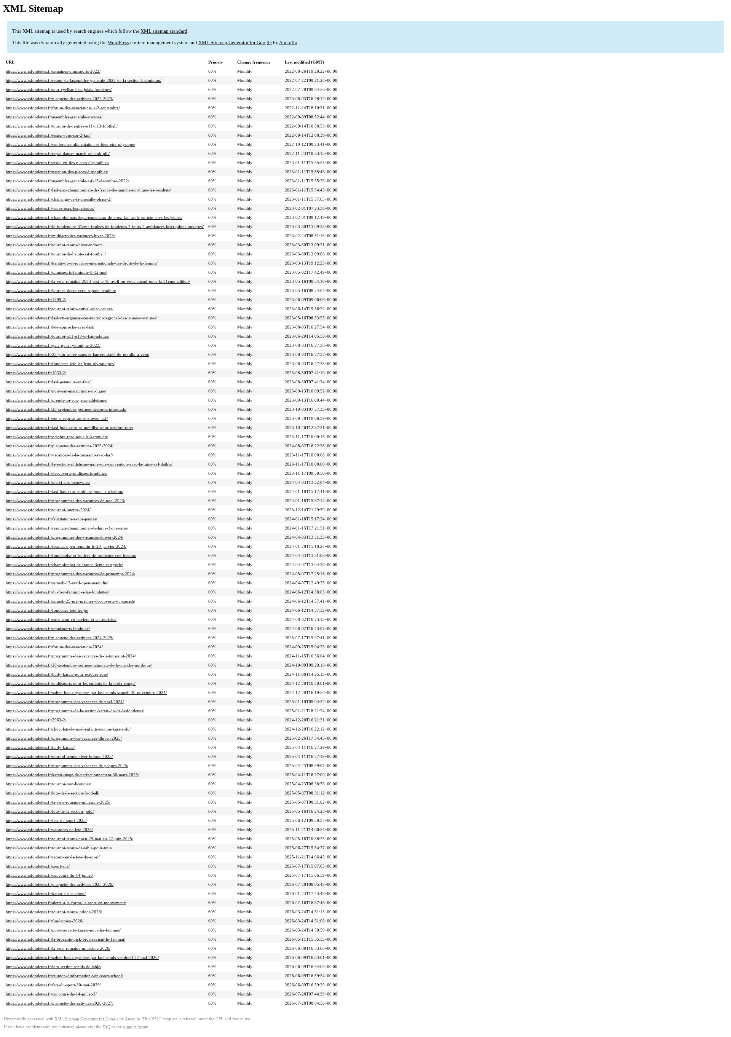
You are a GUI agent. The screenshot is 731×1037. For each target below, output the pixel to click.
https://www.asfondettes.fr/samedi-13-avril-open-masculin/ (57, 583)
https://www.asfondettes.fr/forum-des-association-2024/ (54, 647)
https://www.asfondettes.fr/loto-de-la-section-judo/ (50, 811)
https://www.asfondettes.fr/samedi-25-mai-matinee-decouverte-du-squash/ (70, 601)
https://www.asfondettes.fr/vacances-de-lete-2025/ (49, 829)
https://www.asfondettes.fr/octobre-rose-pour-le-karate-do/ (57, 436)
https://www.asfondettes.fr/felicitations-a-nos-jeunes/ (51, 519)
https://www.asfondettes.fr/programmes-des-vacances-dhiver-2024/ (64, 537)
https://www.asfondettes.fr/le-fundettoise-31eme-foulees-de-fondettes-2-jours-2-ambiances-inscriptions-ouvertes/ (105, 226)
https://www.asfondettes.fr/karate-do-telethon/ (46, 893)
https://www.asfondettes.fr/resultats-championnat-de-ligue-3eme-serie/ (67, 528)
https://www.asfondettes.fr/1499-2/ (36, 299)
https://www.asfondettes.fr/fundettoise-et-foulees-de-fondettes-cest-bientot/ (71, 555)
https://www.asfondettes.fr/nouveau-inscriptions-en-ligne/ (56, 391)
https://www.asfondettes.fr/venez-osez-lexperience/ (50, 208)
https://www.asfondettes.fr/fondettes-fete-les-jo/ (47, 610)
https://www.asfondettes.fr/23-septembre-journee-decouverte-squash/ (66, 409)
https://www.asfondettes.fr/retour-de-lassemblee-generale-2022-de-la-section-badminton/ (83, 80)
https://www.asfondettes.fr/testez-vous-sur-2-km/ (48, 135)
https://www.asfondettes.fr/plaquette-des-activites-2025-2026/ (59, 884)
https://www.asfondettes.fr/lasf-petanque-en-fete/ (48, 382)
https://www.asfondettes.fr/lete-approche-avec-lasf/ (50, 327)
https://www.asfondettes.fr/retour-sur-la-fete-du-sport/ (53, 857)
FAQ (106, 1027)
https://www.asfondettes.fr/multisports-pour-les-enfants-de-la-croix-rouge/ (71, 683)
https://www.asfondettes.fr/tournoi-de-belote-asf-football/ (56, 254)
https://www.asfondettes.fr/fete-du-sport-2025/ (46, 820)
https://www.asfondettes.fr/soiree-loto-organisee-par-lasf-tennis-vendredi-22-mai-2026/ (82, 957)
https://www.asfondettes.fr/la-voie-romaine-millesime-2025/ (58, 802)
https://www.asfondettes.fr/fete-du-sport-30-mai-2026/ (53, 985)
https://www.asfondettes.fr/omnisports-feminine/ (48, 628)
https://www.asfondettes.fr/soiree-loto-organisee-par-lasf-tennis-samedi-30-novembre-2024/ (86, 692)
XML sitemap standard (163, 31)
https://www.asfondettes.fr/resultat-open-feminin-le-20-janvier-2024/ (66, 546)
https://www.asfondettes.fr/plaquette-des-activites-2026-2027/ (59, 1003)
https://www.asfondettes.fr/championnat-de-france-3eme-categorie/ (64, 564)
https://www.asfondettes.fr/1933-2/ (36, 372)
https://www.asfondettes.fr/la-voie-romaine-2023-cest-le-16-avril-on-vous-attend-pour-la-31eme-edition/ (98, 281)
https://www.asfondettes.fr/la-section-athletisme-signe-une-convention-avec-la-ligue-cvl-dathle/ (89, 464)
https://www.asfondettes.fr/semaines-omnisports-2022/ (53, 71)
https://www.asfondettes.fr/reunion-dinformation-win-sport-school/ (64, 975)
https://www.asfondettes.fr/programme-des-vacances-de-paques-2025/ (67, 765)
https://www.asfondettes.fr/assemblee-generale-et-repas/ (54, 117)
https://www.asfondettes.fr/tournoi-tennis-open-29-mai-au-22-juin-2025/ (69, 838)
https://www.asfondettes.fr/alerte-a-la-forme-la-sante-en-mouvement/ (66, 902)
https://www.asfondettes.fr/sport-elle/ (38, 866)
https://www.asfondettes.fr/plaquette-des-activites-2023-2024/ (59, 446)
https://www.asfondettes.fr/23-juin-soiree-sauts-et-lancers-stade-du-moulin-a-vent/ (77, 354)
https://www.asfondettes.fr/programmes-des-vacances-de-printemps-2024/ (70, 573)
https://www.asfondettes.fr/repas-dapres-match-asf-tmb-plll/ (58, 153)
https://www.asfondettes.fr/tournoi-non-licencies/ (48, 784)
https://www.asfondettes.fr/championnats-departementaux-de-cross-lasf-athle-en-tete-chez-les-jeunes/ (94, 217)
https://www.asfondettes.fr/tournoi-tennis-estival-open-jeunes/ (59, 308)
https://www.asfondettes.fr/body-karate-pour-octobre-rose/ (57, 674)
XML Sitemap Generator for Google (235, 42)
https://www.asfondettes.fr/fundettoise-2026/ (44, 921)
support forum (135, 1027)
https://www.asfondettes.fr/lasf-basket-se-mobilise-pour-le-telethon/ (64, 491)
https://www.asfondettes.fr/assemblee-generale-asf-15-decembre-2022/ (67, 181)
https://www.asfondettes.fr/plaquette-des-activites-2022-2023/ (59, 98)
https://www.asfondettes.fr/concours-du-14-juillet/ (49, 875)
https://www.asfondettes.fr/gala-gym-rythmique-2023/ (53, 345)
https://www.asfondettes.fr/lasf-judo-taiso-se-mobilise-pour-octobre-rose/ (69, 427)
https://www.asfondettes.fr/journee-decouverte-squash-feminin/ (61, 290)
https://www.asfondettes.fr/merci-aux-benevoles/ (48, 482)
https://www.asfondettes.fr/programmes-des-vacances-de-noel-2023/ (65, 500)
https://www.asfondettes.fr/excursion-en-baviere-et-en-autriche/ (61, 619)
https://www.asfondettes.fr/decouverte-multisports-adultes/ (56, 473)
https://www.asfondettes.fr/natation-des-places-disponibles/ (57, 171)
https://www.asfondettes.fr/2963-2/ (36, 720)
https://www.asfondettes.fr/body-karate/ (40, 747)
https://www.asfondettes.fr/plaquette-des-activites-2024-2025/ (59, 637)
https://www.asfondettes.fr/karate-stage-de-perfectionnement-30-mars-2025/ (72, 774)
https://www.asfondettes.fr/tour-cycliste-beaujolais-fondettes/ (59, 89)
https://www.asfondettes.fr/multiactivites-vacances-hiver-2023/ (60, 235)
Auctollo (288, 42)
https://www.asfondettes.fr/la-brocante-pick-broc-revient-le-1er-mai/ (65, 939)
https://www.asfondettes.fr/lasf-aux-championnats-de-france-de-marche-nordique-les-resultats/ (88, 190)
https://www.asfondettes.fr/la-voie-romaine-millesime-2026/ (58, 948)
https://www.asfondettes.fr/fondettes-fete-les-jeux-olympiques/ (60, 363)
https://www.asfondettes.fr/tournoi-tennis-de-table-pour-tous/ (59, 848)
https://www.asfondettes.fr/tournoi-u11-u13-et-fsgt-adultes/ (57, 336)
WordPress (118, 42)
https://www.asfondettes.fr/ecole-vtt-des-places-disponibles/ (57, 162)
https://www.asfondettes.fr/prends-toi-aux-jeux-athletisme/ (56, 400)
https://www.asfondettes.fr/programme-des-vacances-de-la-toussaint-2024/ (71, 656)
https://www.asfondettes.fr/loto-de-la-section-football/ (52, 793)
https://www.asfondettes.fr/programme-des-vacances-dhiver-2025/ (64, 738)
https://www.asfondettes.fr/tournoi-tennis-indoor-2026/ (54, 911)
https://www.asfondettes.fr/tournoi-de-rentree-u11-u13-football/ (62, 126)
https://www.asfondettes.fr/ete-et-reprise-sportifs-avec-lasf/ (57, 418)
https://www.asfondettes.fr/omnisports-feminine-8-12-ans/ (56, 272)
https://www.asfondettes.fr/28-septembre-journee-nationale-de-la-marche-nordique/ (79, 665)
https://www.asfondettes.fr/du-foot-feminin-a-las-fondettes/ (57, 592)
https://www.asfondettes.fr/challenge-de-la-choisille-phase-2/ (59, 199)
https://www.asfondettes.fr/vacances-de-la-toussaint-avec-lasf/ (59, 455)
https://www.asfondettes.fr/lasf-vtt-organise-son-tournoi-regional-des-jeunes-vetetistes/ (81, 318)
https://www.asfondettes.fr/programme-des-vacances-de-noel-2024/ (65, 701)
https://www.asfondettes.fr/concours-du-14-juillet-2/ (51, 994)
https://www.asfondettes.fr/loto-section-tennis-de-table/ (53, 966)
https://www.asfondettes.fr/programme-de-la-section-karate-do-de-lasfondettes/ (75, 710)
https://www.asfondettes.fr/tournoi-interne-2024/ (48, 509)
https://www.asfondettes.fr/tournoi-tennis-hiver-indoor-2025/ (59, 756)
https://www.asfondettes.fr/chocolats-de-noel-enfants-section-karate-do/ (68, 729)
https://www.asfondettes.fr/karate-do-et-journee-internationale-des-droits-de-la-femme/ (82, 263)
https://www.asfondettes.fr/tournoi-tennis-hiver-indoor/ (54, 244)
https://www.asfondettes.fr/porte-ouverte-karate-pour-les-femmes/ (63, 930)
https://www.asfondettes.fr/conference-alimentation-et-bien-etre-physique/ (70, 144)
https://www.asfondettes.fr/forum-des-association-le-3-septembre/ (63, 107)
